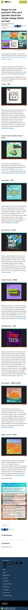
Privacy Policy (6, 589)
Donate (24, 2)
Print (25, 26)
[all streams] (26, 608)
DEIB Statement (6, 575)
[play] (2, 608)
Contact (4, 572)
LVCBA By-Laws (6, 586)
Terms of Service (6, 592)
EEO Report (5, 578)
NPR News (5, 525)
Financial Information (7, 583)
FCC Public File (6, 581)
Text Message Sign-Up (7, 595)
